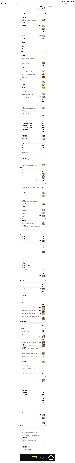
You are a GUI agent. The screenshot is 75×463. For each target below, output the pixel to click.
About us (22, 456)
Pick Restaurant (7, 3)
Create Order (13, 3)
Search (2, 3)
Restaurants (27, 456)
